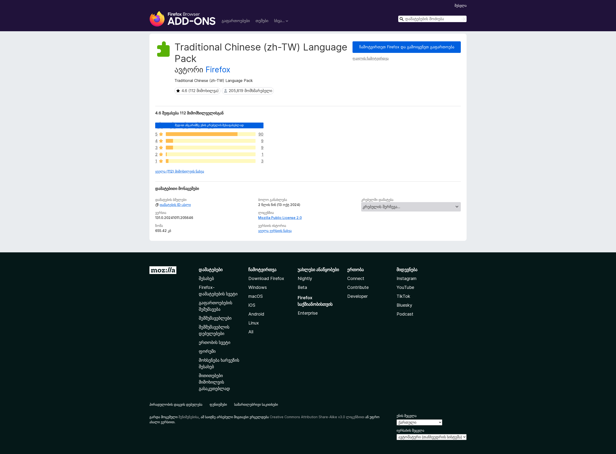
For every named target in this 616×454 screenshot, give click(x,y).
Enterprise (308, 313)
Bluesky (404, 305)
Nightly (305, 278)
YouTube (405, 287)
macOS (255, 296)
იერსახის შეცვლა (410, 430)
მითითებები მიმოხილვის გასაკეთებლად (214, 382)
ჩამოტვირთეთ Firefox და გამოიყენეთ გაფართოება (406, 46)
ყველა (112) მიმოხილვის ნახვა (179, 171)
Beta (302, 287)
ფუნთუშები (218, 404)
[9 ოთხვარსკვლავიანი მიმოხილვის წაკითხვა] (211, 141)
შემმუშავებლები (215, 318)
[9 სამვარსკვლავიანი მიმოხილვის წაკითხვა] (211, 147)
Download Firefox (266, 278)
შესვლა (461, 5)
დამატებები (211, 269)
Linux (253, 322)
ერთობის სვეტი (214, 342)
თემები (262, 20)
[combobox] (432, 19)
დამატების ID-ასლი (175, 205)
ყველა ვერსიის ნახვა (275, 231)
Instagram (407, 278)
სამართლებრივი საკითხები (256, 404)
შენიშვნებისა (189, 417)
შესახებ (206, 278)
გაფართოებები (236, 20)
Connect (355, 278)
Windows (257, 287)
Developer (357, 296)
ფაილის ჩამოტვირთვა (371, 58)
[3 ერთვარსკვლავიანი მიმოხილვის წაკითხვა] (211, 161)
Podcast (405, 314)
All (250, 331)
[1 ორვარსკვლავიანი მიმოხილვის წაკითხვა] (211, 154)
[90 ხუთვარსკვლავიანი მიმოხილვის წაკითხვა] (211, 134)
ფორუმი (207, 351)
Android (256, 314)
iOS (251, 305)
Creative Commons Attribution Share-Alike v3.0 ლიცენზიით (317, 417)
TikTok (403, 296)
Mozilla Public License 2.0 (280, 218)
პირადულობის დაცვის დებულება (175, 404)
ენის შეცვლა (407, 416)
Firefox (217, 69)
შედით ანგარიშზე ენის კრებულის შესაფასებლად (209, 125)
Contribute (358, 287)
